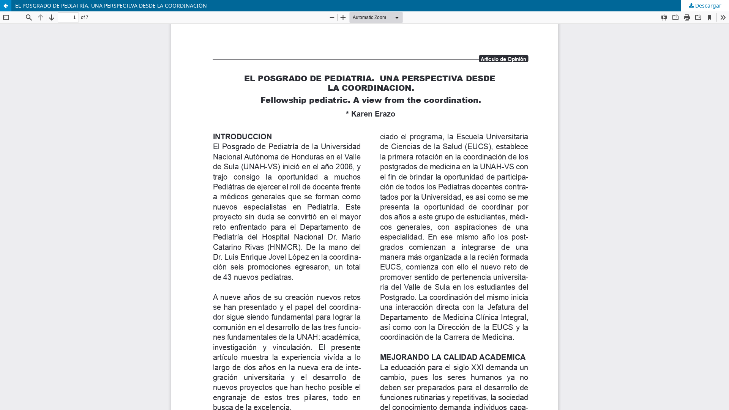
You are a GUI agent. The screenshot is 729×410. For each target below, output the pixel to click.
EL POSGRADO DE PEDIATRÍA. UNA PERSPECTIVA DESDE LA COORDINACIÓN (111, 5)
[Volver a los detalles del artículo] (5, 5)
